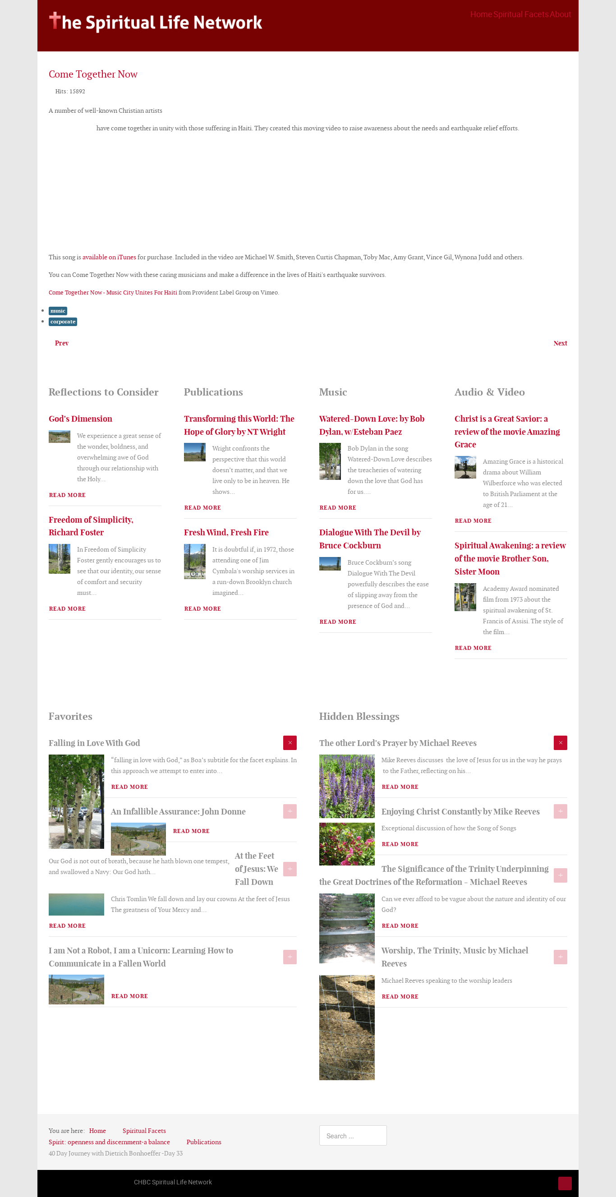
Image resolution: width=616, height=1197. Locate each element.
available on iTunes (109, 257)
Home (481, 14)
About (560, 14)
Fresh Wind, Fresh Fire (226, 532)
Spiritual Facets (521, 14)
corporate (63, 321)
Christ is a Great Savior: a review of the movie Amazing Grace (507, 432)
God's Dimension (80, 419)
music (58, 310)
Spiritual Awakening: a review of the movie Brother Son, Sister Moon (510, 558)
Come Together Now (93, 74)
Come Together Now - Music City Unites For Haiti (113, 292)
